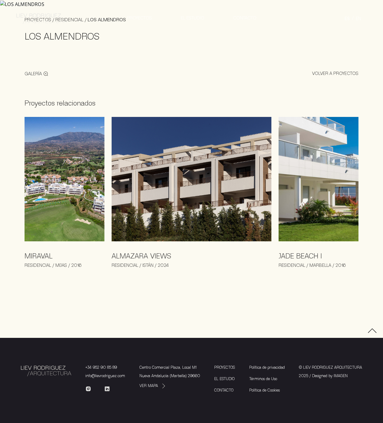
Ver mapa (148, 385)
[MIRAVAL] (64, 178)
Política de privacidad (267, 367)
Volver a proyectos (335, 73)
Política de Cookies (264, 390)
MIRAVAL (39, 256)
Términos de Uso (263, 379)
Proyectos (139, 18)
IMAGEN (341, 376)
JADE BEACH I (300, 256)
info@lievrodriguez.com (105, 376)
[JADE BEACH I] (318, 178)
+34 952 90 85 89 (101, 367)
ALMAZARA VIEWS (141, 256)
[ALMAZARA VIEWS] (191, 178)
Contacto (244, 18)
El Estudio (192, 18)
